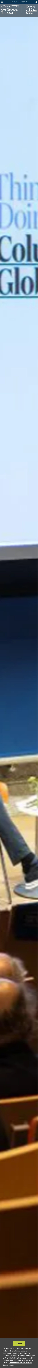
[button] (2, 2)
